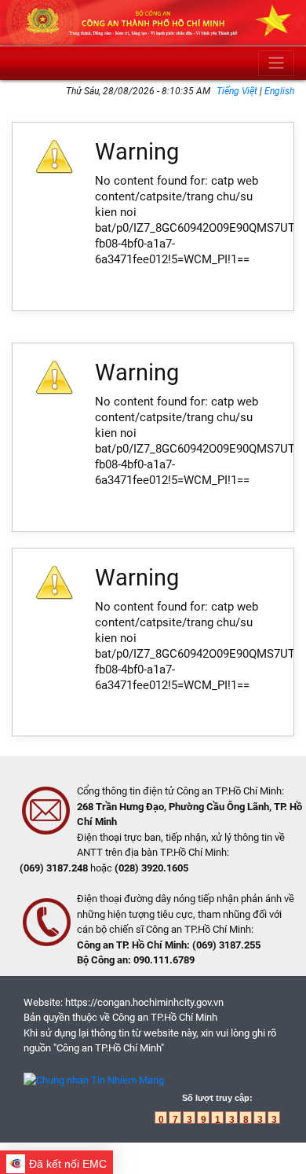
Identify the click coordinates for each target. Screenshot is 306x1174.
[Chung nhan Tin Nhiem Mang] (94, 1079)
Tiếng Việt (238, 91)
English (279, 91)
